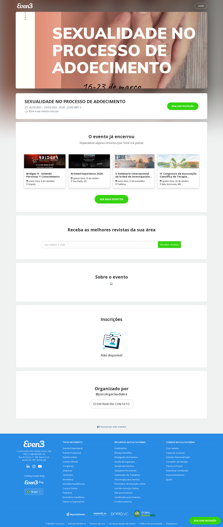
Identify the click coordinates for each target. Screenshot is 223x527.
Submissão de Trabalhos (127, 475)
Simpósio (67, 470)
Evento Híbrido (70, 461)
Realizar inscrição (183, 106)
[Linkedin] (28, 467)
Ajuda (169, 479)
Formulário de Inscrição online (130, 483)
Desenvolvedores (175, 475)
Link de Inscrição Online (126, 488)
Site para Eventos (123, 492)
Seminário (68, 475)
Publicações (120, 448)
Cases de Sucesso (175, 452)
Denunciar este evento (113, 426)
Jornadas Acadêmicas (73, 483)
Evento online (70, 457)
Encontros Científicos (73, 497)
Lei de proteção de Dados (122, 523)
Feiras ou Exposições (73, 501)
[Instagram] (34, 467)
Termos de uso (97, 523)
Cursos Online (70, 488)
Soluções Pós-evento (125, 470)
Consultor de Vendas (177, 461)
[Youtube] (40, 467)
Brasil (34, 491)
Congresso (68, 466)
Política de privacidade (151, 523)
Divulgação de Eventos (126, 457)
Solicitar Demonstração (178, 457)
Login (201, 6)
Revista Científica (123, 452)
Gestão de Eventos (124, 466)
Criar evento (172, 448)
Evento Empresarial (73, 448)
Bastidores (172, 523)
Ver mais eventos (111, 199)
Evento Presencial (72, 452)
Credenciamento (123, 501)
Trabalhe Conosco (54, 523)
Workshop (68, 479)
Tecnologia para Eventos (127, 479)
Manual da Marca (77, 523)
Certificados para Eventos (127, 497)
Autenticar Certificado (177, 470)
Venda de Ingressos (124, 461)
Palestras (67, 492)
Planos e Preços (174, 466)
